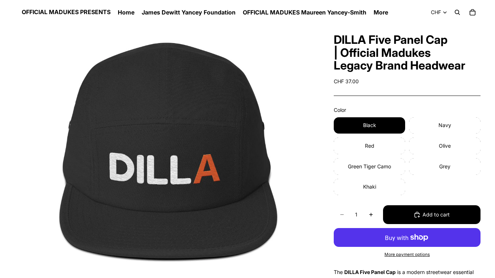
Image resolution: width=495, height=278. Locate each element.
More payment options (407, 254)
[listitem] (381, 12)
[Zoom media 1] (165, 151)
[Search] (457, 12)
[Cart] (473, 12)
